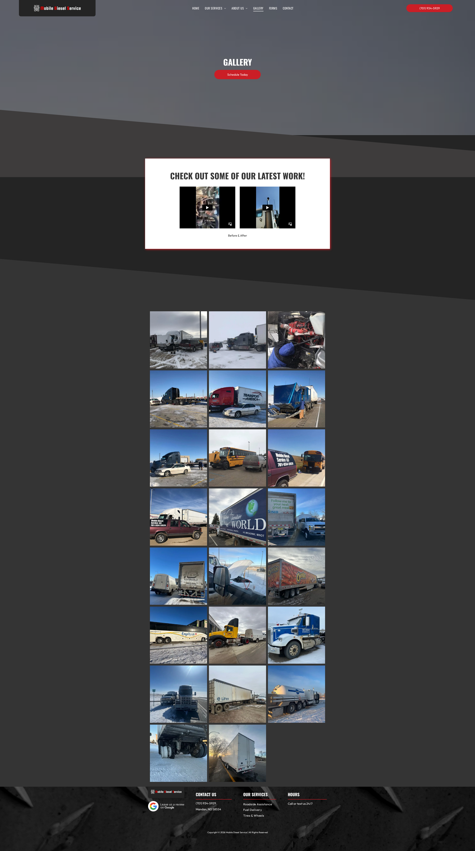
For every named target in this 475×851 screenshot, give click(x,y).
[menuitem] (195, 8)
